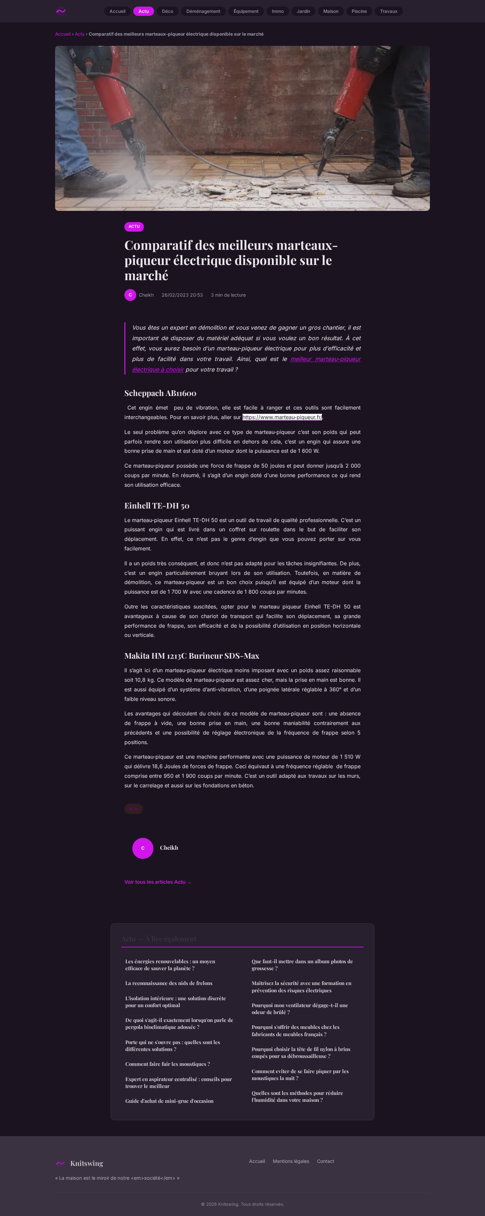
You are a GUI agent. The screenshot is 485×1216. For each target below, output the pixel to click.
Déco (167, 11)
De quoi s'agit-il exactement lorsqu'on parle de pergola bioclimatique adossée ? (179, 1023)
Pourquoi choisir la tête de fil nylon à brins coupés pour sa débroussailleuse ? (301, 1052)
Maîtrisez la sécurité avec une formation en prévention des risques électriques (301, 986)
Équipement (246, 11)
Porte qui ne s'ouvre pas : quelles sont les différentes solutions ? (172, 1045)
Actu (144, 11)
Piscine (359, 11)
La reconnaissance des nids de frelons (168, 983)
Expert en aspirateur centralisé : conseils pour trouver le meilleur (178, 1082)
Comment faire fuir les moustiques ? (167, 1064)
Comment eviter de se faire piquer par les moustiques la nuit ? (300, 1074)
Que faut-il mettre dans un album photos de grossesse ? (302, 964)
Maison (331, 11)
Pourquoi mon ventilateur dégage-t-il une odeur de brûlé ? (300, 1008)
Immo (278, 11)
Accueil (117, 11)
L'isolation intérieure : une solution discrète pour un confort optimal (175, 1001)
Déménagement (203, 11)
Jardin (303, 11)
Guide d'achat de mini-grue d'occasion (169, 1101)
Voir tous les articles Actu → (158, 882)
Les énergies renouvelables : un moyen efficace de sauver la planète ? (170, 964)
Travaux (389, 11)
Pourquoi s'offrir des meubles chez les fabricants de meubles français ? (296, 1030)
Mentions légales (291, 1161)
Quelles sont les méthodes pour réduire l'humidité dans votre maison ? (297, 1096)
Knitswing (86, 1162)
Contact (325, 1161)
